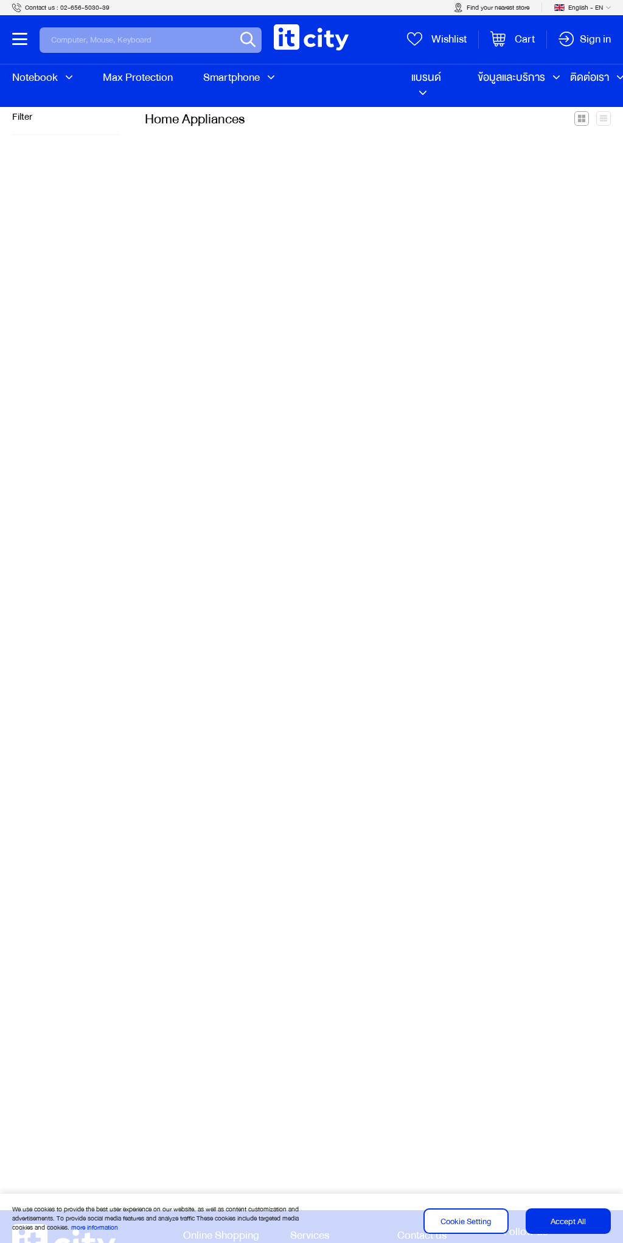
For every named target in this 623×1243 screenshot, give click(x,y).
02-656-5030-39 (85, 7)
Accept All (568, 1221)
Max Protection (138, 77)
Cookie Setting (465, 1221)
